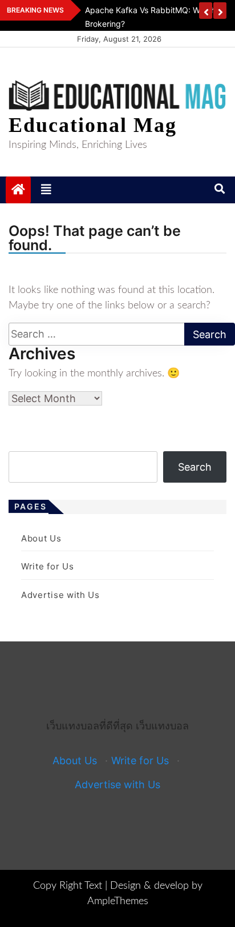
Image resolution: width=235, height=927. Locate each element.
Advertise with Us (60, 594)
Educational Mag (93, 125)
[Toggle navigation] (46, 189)
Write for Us (47, 566)
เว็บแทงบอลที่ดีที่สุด (89, 726)
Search (195, 467)
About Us (41, 538)
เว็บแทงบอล (162, 726)
